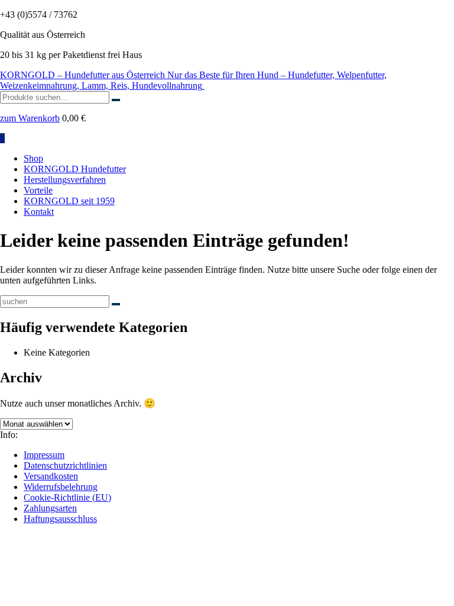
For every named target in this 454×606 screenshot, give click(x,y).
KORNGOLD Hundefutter (75, 169)
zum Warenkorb (30, 118)
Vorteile (38, 190)
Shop (33, 158)
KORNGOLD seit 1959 (69, 201)
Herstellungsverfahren (65, 180)
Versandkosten (51, 476)
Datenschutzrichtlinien (65, 465)
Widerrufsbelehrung (61, 487)
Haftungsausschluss (60, 519)
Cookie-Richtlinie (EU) (67, 497)
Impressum (44, 455)
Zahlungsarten (50, 508)
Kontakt (39, 212)
